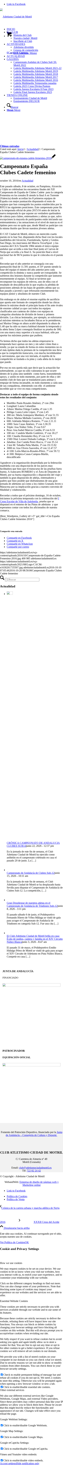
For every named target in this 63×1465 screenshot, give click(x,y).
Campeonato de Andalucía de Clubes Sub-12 (30, 872)
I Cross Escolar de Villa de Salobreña (29, 500)
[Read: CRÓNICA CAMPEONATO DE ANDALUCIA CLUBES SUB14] (10, 593)
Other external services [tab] (12, 1390)
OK (27, 1242)
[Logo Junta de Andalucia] (31, 985)
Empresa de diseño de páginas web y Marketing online (39, 1183)
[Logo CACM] (16, 16)
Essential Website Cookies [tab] (14, 1301)
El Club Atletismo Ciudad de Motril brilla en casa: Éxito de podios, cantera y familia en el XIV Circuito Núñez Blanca (35, 938)
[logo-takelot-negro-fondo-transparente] (31, 1065)
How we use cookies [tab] (11, 1263)
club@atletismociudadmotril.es (35, 1167)
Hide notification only (27, 1463)
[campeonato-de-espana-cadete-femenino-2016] (28, 158)
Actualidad (27, 180)
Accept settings (8, 1463)
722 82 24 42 (34, 1170)
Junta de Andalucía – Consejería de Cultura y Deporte (34, 1134)
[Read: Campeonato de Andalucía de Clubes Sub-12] (10, 869)
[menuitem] (35, 29)
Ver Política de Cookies (12, 1242)
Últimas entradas (9, 146)
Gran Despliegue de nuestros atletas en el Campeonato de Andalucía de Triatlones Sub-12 (32, 904)
